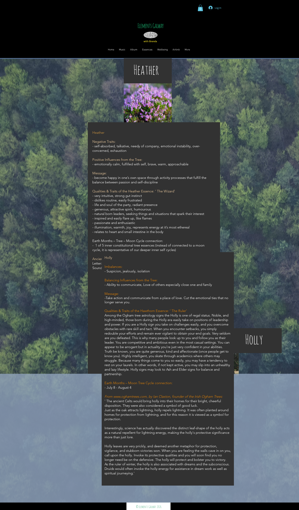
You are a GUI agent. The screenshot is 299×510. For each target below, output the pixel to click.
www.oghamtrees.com (130, 396)
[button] (200, 8)
